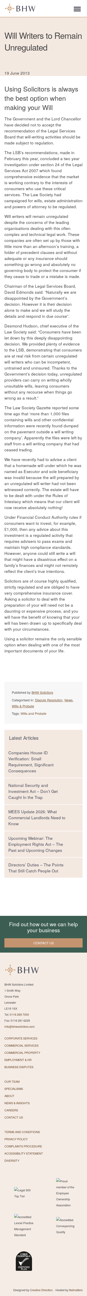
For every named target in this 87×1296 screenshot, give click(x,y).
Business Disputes (18, 1067)
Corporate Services (20, 1038)
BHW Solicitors (42, 692)
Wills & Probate (23, 706)
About (9, 1096)
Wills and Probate (33, 713)
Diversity (11, 1160)
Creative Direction (41, 1290)
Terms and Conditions (22, 1132)
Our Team (11, 1081)
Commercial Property (22, 1053)
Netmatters (76, 1290)
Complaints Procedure (23, 1146)
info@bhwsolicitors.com (19, 1026)
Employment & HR (18, 1060)
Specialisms (13, 1089)
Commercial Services (21, 1045)
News (68, 700)
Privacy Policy (16, 1139)
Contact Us (13, 1117)
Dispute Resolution (49, 700)
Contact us (43, 943)
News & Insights (17, 1103)
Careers (11, 1110)
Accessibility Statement (23, 1153)
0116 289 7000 (19, 1014)
